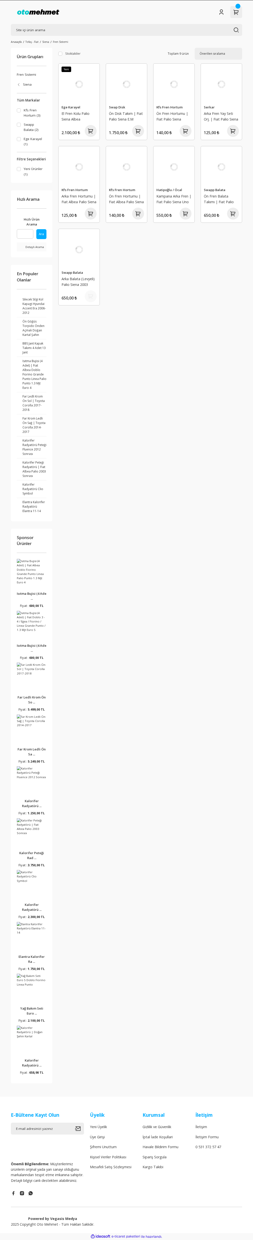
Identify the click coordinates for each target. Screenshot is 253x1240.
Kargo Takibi (153, 1167)
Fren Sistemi (60, 42)
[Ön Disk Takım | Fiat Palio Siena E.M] (126, 84)
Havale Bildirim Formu (160, 1146)
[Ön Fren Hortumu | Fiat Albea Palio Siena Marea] (126, 166)
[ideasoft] (100, 1236)
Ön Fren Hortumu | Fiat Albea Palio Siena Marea (126, 199)
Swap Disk (117, 107)
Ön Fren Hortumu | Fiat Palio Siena (172, 116)
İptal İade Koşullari (158, 1137)
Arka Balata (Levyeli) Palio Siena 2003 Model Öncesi (78, 282)
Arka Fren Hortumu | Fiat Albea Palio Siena (79, 199)
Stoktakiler (73, 53)
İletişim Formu (207, 1137)
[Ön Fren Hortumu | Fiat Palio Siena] (173, 84)
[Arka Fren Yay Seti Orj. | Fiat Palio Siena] (221, 84)
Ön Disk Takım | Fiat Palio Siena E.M (126, 116)
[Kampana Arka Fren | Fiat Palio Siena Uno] (173, 166)
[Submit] (79, 1129)
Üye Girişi (97, 1137)
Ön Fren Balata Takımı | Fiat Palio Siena (219, 199)
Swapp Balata (214, 190)
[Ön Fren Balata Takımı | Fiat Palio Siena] (221, 166)
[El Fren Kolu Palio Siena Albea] (79, 84)
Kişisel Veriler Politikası (108, 1157)
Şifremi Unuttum (103, 1146)
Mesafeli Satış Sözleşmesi (110, 1167)
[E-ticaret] (125, 1236)
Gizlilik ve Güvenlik (157, 1126)
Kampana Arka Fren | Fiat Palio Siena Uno (173, 199)
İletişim (201, 1126)
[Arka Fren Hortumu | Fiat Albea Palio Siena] (79, 166)
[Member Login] (221, 12)
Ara (41, 234)
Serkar (209, 107)
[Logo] (38, 12)
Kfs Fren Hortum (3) (32, 113)
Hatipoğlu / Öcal (169, 190)
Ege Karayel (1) (33, 142)
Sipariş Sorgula (155, 1157)
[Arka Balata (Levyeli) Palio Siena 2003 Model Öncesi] (79, 249)
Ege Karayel (71, 107)
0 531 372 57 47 (208, 1146)
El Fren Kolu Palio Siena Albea (75, 116)
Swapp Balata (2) (31, 127)
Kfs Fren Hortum (169, 107)
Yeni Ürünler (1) (33, 171)
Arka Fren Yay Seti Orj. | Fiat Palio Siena (221, 116)
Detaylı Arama (34, 247)
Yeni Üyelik (98, 1126)
